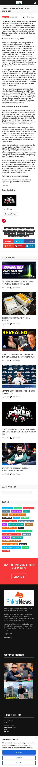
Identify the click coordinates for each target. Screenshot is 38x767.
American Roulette (9, 725)
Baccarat (6, 731)
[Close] (36, 738)
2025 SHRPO (6, 537)
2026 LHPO (23, 544)
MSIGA (10, 110)
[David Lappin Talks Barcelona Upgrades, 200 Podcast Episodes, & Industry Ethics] (19, 454)
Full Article (5, 186)
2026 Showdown (7, 508)
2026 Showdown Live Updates (11, 547)
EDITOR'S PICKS (16, 511)
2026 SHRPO (29, 524)
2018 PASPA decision (15, 228)
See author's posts (10, 214)
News (4, 524)
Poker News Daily (25, 182)
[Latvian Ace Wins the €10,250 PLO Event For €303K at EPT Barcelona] (19, 376)
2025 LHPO (16, 518)
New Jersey (12, 233)
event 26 (26, 511)
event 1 (5, 514)
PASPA (10, 236)
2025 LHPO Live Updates (9, 521)
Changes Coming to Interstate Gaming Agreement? (16, 181)
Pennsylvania (17, 236)
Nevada (6, 233)
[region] (19, 751)
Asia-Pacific (26, 534)
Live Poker (6, 551)
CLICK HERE (19, 576)
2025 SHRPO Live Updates (10, 544)
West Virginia (25, 236)
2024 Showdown (28, 508)
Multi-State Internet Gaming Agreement (24, 231)
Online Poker (30, 233)
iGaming (31, 228)
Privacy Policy (8, 637)
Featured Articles (8, 531)
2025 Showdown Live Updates (11, 534)
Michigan (6, 231)
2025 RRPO (25, 518)
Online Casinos (21, 233)
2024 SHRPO (6, 511)
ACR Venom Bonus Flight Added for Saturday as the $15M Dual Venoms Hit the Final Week (18, 282)
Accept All (19, 752)
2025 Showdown (17, 537)
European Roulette (9, 721)
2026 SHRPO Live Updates (24, 531)
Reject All (19, 763)
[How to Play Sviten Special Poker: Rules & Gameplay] (19, 303)
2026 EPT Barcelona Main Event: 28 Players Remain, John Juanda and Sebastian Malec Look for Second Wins (19, 431)
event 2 (25, 547)
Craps (5, 729)
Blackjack (6, 723)
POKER (21, 528)
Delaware (24, 228)
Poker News (5, 17)
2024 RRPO (18, 508)
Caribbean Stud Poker (10, 727)
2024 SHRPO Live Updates (17, 514)
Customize (19, 758)
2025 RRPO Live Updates (26, 521)
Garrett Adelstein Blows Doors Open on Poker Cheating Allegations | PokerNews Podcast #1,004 (18, 355)
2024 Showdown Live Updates (11, 541)
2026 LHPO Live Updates (9, 528)
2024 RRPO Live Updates (16, 524)
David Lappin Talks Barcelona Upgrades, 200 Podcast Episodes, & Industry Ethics (16, 469)
